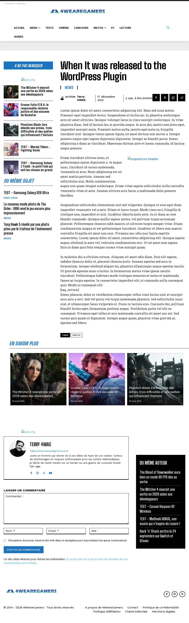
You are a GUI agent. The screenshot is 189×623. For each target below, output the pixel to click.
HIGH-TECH (10, 198)
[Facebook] (156, 97)
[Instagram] (37, 472)
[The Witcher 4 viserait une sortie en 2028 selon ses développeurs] (11, 92)
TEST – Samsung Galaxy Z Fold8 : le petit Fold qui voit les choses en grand (37, 166)
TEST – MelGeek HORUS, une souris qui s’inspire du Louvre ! (160, 521)
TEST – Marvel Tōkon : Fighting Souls (35, 148)
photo (77, 335)
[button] (168, 27)
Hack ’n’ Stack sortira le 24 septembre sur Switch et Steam (158, 536)
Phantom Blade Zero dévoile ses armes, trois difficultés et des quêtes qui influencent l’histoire (37, 130)
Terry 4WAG (81, 98)
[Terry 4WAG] (62, 98)
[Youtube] (50, 472)
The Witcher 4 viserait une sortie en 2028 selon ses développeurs (37, 91)
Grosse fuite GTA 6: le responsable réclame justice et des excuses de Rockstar (35, 110)
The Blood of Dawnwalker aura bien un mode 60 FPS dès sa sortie (160, 477)
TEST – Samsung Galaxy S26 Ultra (26, 192)
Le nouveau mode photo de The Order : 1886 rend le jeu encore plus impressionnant (27, 208)
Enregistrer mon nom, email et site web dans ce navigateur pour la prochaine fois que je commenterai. (67, 540)
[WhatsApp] (173, 97)
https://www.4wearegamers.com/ (49, 451)
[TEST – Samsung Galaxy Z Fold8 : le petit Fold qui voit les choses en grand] (11, 167)
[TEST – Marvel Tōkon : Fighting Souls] (11, 149)
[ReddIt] (181, 97)
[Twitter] (164, 97)
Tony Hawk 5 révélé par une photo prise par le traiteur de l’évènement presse (28, 228)
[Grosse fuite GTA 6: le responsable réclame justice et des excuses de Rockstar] (11, 109)
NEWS (7, 218)
